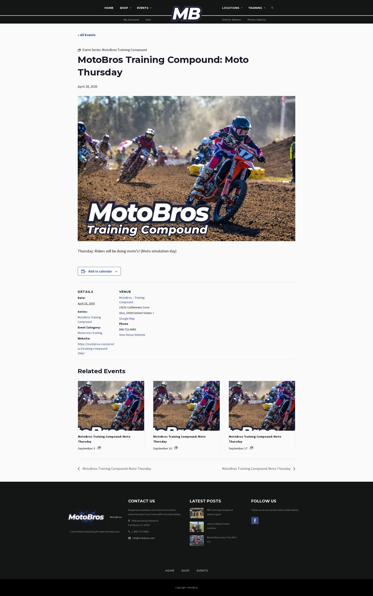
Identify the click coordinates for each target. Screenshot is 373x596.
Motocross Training (90, 333)
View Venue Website (132, 335)
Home (169, 570)
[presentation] (111, 406)
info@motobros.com (143, 538)
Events (202, 570)
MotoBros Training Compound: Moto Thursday (116, 468)
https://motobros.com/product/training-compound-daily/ (96, 348)
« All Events (87, 35)
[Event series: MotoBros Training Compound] (99, 447)
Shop (185, 570)
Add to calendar (100, 271)
